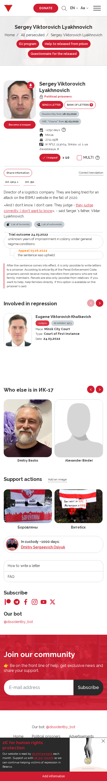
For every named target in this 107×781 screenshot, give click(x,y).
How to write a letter (24, 566)
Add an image (57, 479)
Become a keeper (20, 124)
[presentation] (91, 303)
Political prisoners (46, 736)
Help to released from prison (66, 44)
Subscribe (88, 687)
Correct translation (91, 172)
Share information (17, 172)
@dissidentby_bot (18, 622)
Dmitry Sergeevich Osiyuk (43, 547)
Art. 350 (29, 182)
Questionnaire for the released (54, 54)
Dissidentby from (59, 114)
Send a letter (51, 104)
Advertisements (81, 736)
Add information (53, 776)
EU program (27, 44)
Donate (46, 8)
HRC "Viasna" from (60, 121)
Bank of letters (79, 104)
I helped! (52, 157)
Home (10, 35)
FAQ (11, 577)
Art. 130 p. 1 (11, 182)
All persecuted (33, 35)
